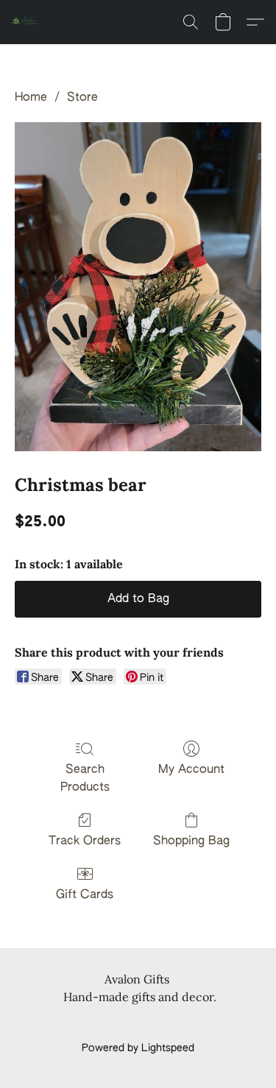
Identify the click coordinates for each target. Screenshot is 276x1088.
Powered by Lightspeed (138, 1048)
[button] (26, 22)
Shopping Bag (191, 841)
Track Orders (85, 841)
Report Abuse (138, 1023)
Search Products (85, 779)
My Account (191, 770)
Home (31, 98)
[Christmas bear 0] (138, 286)
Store (82, 98)
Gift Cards (84, 895)
